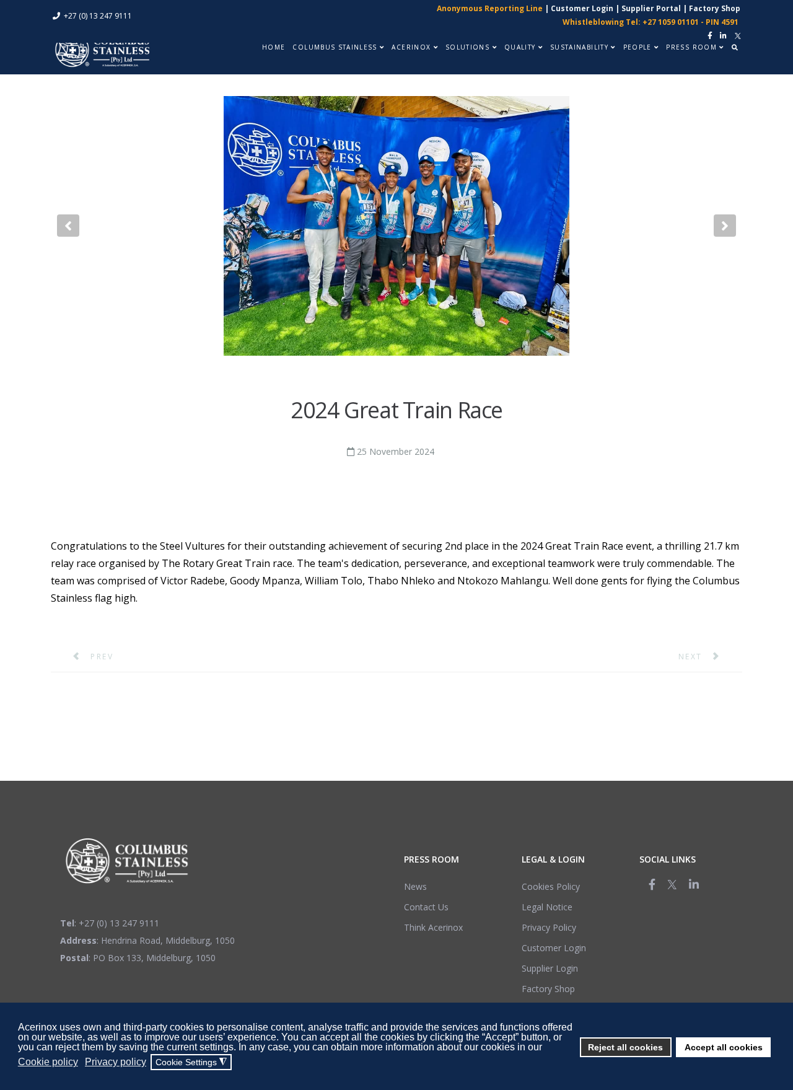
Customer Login (582, 8)
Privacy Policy (549, 927)
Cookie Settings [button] (191, 1062)
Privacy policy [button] (115, 1062)
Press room (691, 47)
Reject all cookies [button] (625, 1047)
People (637, 47)
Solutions (467, 47)
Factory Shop (714, 8)
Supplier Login (550, 968)
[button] (68, 225)
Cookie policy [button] (48, 1062)
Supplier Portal (651, 8)
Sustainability (579, 47)
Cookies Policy (551, 886)
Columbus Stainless (334, 47)
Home (273, 47)
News (415, 886)
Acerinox (411, 47)
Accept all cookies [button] (724, 1047)
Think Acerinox (433, 927)
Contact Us (426, 907)
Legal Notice (547, 907)
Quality (519, 47)
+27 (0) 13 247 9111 (98, 16)
